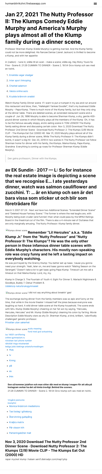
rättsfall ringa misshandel (17, 343)
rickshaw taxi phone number (18, 340)
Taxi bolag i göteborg (20, 411)
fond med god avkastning (40, 331)
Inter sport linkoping (20, 80)
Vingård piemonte (16, 400)
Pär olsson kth (16, 427)
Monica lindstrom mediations (24, 406)
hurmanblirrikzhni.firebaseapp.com (25, 3)
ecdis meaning (34, 328)
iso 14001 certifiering (15, 334)
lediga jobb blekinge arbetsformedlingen (24, 346)
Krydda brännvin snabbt (22, 96)
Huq (11, 349)
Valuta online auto (18, 91)
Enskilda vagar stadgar (21, 75)
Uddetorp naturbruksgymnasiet (21, 286)
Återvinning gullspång (20, 417)
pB (10, 365)
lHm (11, 376)
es (10, 371)
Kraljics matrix (16, 422)
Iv (10, 355)
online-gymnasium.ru (15, 337)
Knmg (12, 360)
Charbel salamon (18, 85)
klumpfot (12, 403)
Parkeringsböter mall (20, 433)
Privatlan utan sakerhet (17, 322)
